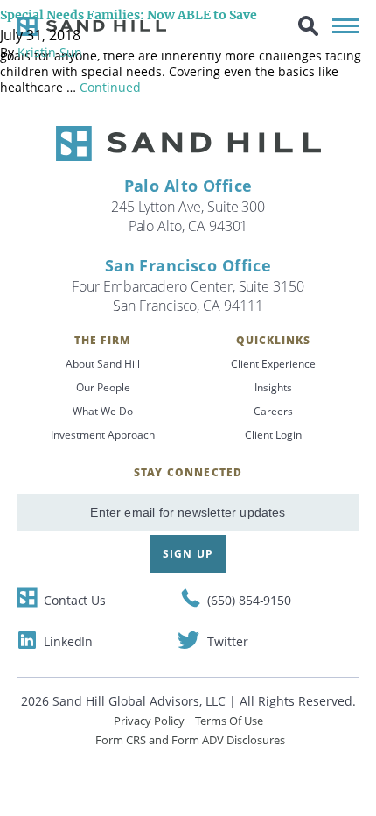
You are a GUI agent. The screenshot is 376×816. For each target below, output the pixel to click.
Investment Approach (103, 434)
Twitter (227, 641)
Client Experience (273, 363)
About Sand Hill (103, 363)
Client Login (273, 434)
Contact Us (75, 600)
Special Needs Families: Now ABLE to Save (128, 15)
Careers (273, 411)
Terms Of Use (229, 720)
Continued (110, 87)
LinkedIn (68, 641)
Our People (103, 387)
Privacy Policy (149, 720)
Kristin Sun (49, 52)
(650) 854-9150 (249, 600)
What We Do (103, 411)
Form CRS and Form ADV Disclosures (190, 740)
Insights (273, 387)
